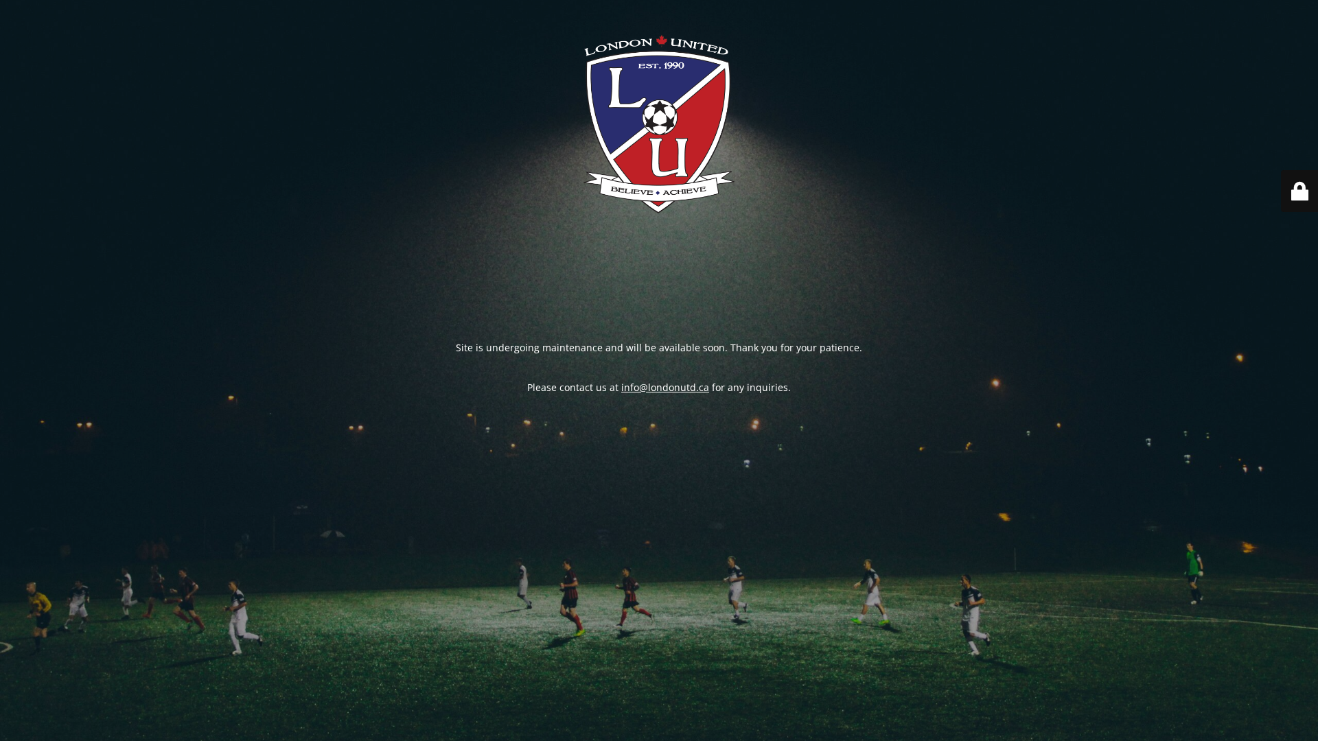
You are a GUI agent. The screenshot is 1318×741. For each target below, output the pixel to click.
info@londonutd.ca (665, 387)
